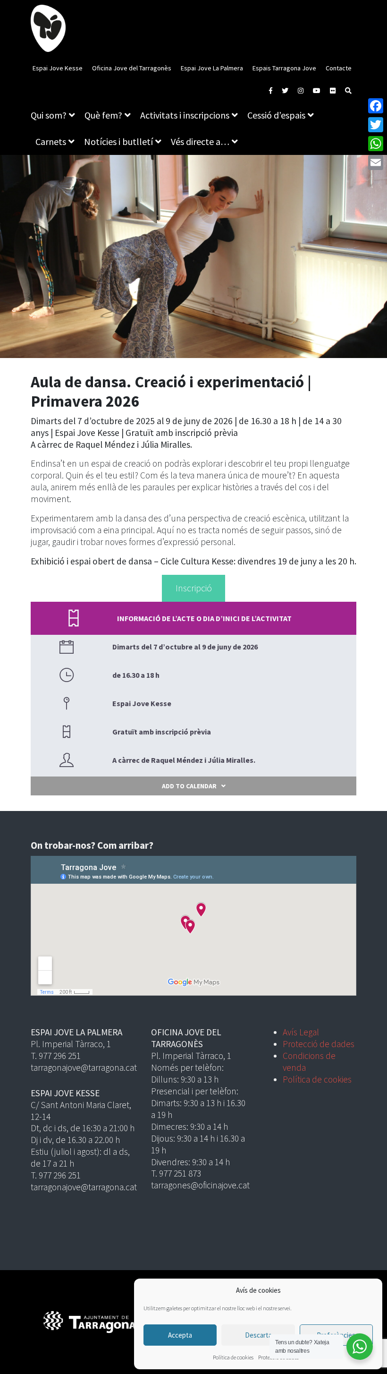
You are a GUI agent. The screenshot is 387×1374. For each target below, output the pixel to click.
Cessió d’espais (276, 115)
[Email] (375, 162)
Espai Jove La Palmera (212, 68)
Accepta (180, 1335)
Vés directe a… (200, 141)
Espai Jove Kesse (58, 68)
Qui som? (49, 115)
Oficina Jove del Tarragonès (131, 68)
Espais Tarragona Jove (284, 68)
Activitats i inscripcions (184, 115)
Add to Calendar (189, 786)
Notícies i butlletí (118, 141)
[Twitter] (375, 124)
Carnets (50, 141)
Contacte (339, 68)
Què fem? (103, 115)
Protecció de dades (318, 1044)
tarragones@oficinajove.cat (200, 1185)
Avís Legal (301, 1032)
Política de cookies (233, 1357)
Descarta (258, 1335)
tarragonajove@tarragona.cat (84, 1067)
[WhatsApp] (375, 143)
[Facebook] (375, 105)
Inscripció (194, 588)
